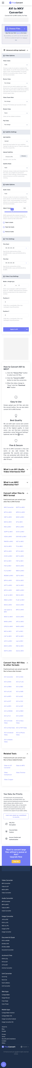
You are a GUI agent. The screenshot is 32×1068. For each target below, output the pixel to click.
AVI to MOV (19, 716)
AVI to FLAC (20, 682)
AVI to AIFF (7, 701)
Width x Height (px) (8, 281)
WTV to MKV (20, 551)
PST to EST (5, 962)
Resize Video (7, 79)
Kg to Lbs (4, 980)
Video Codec (6, 61)
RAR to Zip (5, 959)
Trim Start (6, 244)
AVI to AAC (19, 696)
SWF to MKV (8, 517)
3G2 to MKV (8, 546)
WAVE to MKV (8, 617)
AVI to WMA (8, 687)
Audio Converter (6, 911)
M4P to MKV (8, 651)
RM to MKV (7, 527)
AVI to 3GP (19, 706)
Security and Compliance (9, 1039)
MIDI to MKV (8, 646)
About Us (4, 1027)
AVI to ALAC (8, 692)
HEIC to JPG (5, 926)
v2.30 (16, 1052)
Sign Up (18, 33)
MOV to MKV (20, 566)
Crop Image (5, 1001)
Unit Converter (6, 986)
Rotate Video (7, 109)
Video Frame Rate (8, 97)
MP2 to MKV (20, 610)
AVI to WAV (19, 687)
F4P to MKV (19, 561)
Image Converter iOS (7, 1022)
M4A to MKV (8, 605)
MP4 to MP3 (5, 904)
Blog (3, 1029)
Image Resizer (6, 998)
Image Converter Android (9, 1019)
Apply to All (14, 329)
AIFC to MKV (8, 641)
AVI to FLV (7, 716)
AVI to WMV (19, 711)
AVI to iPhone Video (20, 734)
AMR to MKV (20, 590)
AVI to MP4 (7, 706)
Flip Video (6, 121)
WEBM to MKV (8, 576)
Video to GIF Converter (8, 767)
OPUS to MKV (8, 626)
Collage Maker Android (8, 1013)
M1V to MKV (7, 561)
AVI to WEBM (8, 711)
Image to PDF (5, 929)
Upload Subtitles (8, 152)
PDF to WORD (6, 940)
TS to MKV (19, 546)
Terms (3, 1036)
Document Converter (8, 950)
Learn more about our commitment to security (16, 816)
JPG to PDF (5, 919)
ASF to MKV (20, 541)
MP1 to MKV (20, 636)
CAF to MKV (8, 636)
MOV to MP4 (5, 889)
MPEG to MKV (20, 512)
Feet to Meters (6, 983)
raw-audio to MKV (8, 611)
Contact (4, 1041)
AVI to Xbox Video (19, 722)
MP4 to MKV (8, 580)
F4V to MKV (7, 566)
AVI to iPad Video (9, 728)
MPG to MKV (20, 527)
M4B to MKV (8, 622)
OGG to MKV (20, 605)
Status (3, 1043)
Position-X (6, 298)
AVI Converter (8, 677)
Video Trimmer (20, 773)
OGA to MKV (20, 617)
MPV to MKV (8, 551)
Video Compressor (8, 774)
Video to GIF (5, 886)
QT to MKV (19, 522)
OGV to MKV (20, 580)
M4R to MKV (20, 626)
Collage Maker (6, 995)
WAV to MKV (20, 595)
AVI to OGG (19, 677)
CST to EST (5, 965)
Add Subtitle (6, 137)
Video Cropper (8, 780)
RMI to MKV (20, 646)
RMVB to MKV (8, 541)
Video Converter (6, 893)
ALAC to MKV (8, 595)
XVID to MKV (8, 556)
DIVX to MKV (20, 532)
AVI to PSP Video (21, 728)
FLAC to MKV (20, 600)
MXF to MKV (20, 556)
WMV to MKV (20, 571)
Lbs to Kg (4, 977)
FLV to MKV (7, 571)
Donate (4, 1031)
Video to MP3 (20, 766)
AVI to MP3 (7, 696)
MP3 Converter (6, 901)
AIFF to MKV (8, 585)
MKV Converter (9, 507)
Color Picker (5, 1004)
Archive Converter (7, 968)
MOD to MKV (20, 517)
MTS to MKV (8, 512)
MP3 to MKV (8, 590)
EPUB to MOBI (6, 947)
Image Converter (6, 932)
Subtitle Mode (7, 164)
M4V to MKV (8, 522)
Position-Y (6, 311)
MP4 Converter (6, 883)
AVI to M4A (7, 682)
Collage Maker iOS (7, 1016)
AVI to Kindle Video (8, 722)
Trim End (5, 259)
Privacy (4, 1034)
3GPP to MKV (8, 532)
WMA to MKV (8, 600)
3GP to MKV (20, 576)
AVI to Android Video (8, 734)
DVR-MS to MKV (21, 537)
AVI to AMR (19, 692)
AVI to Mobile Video (8, 741)
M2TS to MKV (20, 507)
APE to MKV (20, 622)
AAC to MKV (20, 585)
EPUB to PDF (5, 944)
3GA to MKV (20, 651)
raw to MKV (19, 641)
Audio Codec (6, 190)
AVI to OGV (19, 701)
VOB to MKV (8, 537)
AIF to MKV (19, 631)
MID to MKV (8, 631)
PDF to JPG (5, 922)
